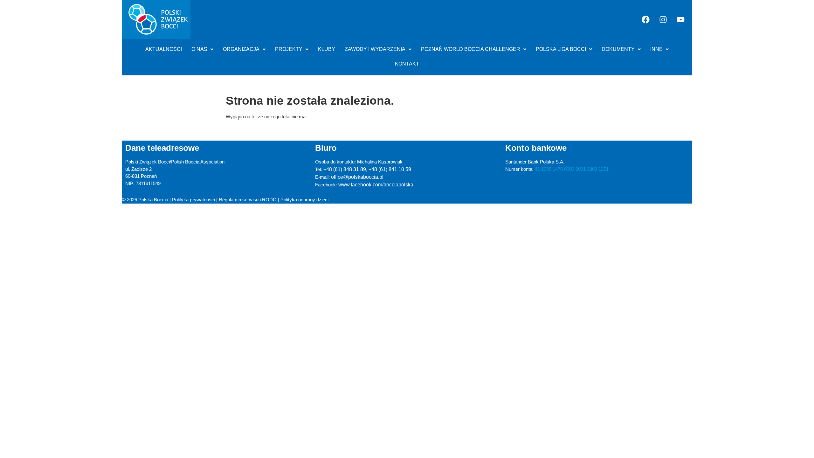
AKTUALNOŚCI (163, 49)
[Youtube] (681, 19)
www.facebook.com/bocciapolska (375, 184)
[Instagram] (663, 19)
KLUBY (326, 49)
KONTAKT (407, 63)
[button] (202, 49)
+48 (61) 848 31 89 (344, 169)
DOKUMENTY (618, 49)
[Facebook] (646, 19)
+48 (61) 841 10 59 (390, 169)
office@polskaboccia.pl (357, 177)
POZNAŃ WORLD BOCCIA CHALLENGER (470, 49)
